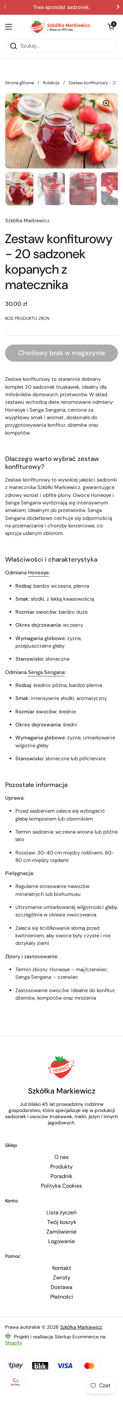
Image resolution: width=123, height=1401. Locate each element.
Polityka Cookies (61, 1186)
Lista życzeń (61, 1212)
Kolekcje (51, 83)
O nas (61, 1157)
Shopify (13, 1343)
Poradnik (61, 1176)
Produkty (61, 1166)
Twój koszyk (61, 1222)
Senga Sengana (46, 672)
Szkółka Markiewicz (81, 1327)
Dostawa (61, 1287)
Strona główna (19, 83)
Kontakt (61, 1268)
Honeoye (38, 572)
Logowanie (61, 1241)
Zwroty (61, 1277)
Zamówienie (61, 1231)
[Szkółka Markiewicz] (60, 27)
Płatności (61, 1296)
